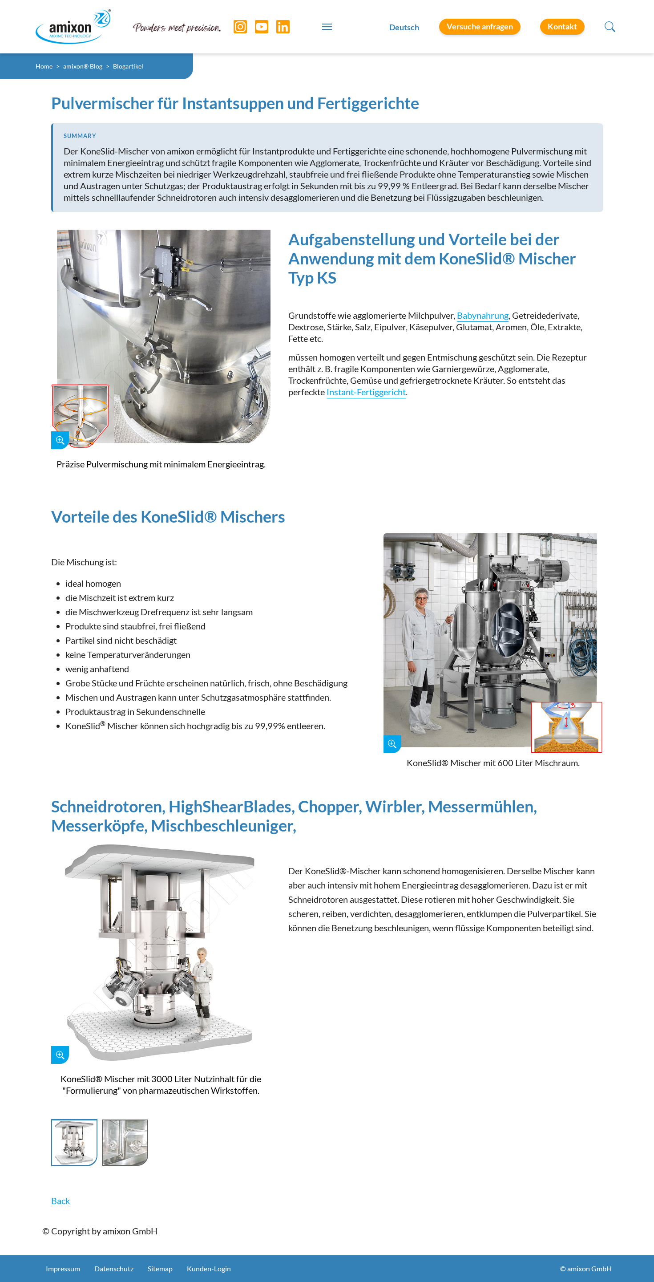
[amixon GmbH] (73, 26)
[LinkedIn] (276, 26)
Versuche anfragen (480, 26)
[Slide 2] (125, 1143)
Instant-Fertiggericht (366, 391)
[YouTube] (255, 26)
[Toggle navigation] (327, 26)
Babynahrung (483, 315)
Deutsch (404, 27)
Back (60, 1200)
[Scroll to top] (631, 1259)
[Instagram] (233, 26)
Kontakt (562, 26)
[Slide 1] (74, 1142)
